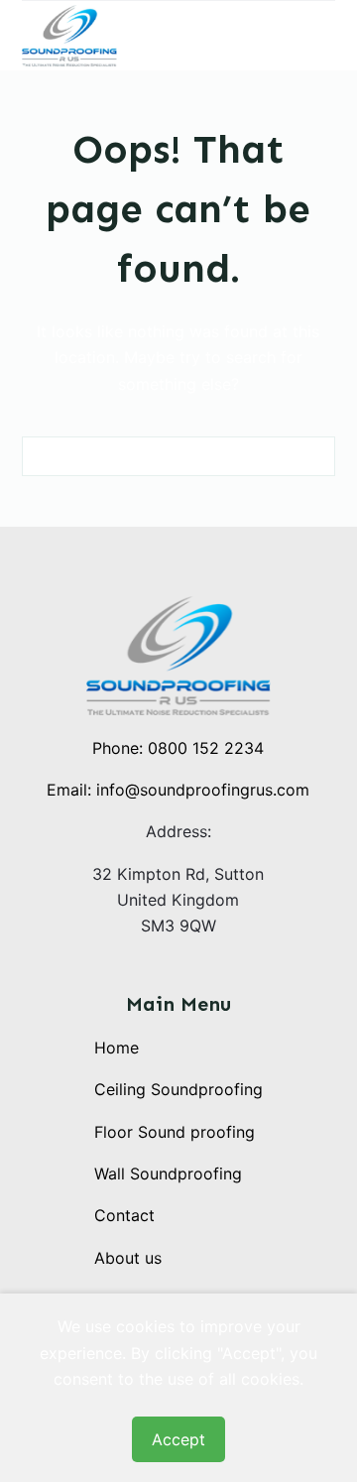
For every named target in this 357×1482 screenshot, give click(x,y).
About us (128, 1258)
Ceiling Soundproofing (178, 1089)
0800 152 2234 (206, 748)
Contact (124, 1215)
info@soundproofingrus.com (202, 790)
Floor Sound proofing (174, 1132)
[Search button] (315, 456)
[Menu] (326, 36)
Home (116, 1047)
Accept (178, 1439)
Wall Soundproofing (168, 1173)
